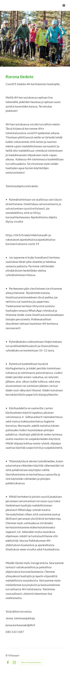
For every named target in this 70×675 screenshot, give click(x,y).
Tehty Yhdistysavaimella (31, 662)
